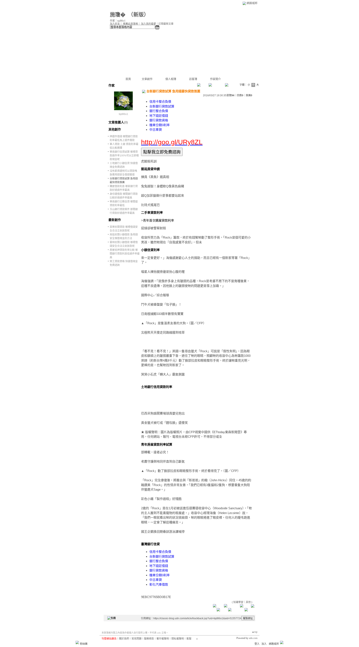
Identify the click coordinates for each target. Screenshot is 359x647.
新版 (138, 14)
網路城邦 (252, 3)
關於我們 (124, 638)
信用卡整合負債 (160, 101)
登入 (256, 643)
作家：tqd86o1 (117, 20)
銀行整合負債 (158, 111)
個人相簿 (170, 78)
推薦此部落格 (130, 23)
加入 (264, 643)
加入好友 (115, 23)
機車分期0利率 (159, 125)
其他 (248, 602)
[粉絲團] (77, 642)
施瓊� (117, 14)
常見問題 (136, 638)
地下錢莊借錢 (158, 115)
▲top (254, 631)
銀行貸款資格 (158, 120)
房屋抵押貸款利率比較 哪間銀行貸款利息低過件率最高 (125, 254)
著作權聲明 (162, 638)
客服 (188, 638)
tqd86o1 (123, 114)
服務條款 (149, 638)
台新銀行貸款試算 (161, 106)
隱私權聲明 (177, 638)
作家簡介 (215, 78)
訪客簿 (193, 78)
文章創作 (147, 78)
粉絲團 (83, 643)
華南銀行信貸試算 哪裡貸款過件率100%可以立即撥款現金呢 (124, 155)
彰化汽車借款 (158, 584)
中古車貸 (155, 129)
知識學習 (238, 602)
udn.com (253, 638)
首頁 (128, 78)
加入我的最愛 (148, 23)
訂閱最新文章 (166, 23)
